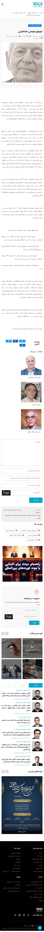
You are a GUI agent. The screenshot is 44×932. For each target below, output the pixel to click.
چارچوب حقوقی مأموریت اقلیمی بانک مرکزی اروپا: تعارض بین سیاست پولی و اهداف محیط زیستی (16, 760)
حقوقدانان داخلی (33, 535)
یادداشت (35, 685)
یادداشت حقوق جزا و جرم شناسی (23, 690)
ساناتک (25, 926)
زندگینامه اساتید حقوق (16, 535)
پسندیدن (37, 38)
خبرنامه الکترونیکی (36, 882)
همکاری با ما (16, 868)
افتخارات (17, 862)
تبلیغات (40, 900)
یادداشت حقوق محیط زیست (24, 717)
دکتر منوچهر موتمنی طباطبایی (29, 530)
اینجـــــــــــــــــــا (32, 316)
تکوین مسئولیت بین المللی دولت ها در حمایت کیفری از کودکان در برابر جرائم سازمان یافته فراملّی (16, 694)
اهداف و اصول (16, 853)
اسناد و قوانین (38, 862)
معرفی (40, 865)
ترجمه (8, 685)
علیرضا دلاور (21, 726)
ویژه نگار (39, 856)
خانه (41, 13)
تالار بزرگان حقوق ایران (18, 13)
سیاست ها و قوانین (14, 856)
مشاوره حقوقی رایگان (35, 897)
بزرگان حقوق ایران (33, 540)
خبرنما (40, 853)
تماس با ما (17, 865)
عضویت (34, 623)
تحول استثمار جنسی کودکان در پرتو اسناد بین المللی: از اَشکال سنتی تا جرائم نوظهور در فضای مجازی (16, 708)
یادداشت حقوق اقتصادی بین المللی (22, 729)
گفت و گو (22, 685)
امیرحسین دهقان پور (19, 699)
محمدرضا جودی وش (19, 765)
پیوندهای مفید (37, 871)
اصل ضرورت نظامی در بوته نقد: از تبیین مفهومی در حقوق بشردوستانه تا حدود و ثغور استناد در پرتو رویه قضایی (16, 747)
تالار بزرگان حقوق (32, 13)
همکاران (17, 859)
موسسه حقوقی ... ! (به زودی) (11, 871)
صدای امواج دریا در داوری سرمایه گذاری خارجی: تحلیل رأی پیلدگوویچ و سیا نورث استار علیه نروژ (16, 733)
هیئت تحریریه (37, 36)
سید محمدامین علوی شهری (17, 738)
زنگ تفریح (39, 868)
